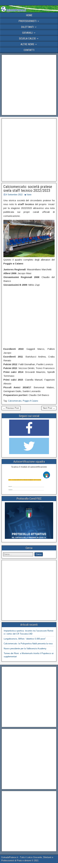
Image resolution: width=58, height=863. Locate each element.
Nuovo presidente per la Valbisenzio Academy (25, 648)
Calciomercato (14, 401)
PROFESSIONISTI (27, 21)
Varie (29, 194)
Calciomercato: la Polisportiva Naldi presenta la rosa (28, 643)
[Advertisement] (29, 85)
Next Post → (49, 408)
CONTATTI (29, 50)
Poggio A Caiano (30, 401)
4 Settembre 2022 (14, 194)
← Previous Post (11, 408)
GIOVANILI (27, 32)
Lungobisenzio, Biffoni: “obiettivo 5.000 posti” (25, 639)
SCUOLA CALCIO (27, 38)
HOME (29, 15)
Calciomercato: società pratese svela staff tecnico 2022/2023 (27, 188)
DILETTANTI (27, 27)
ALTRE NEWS (27, 44)
